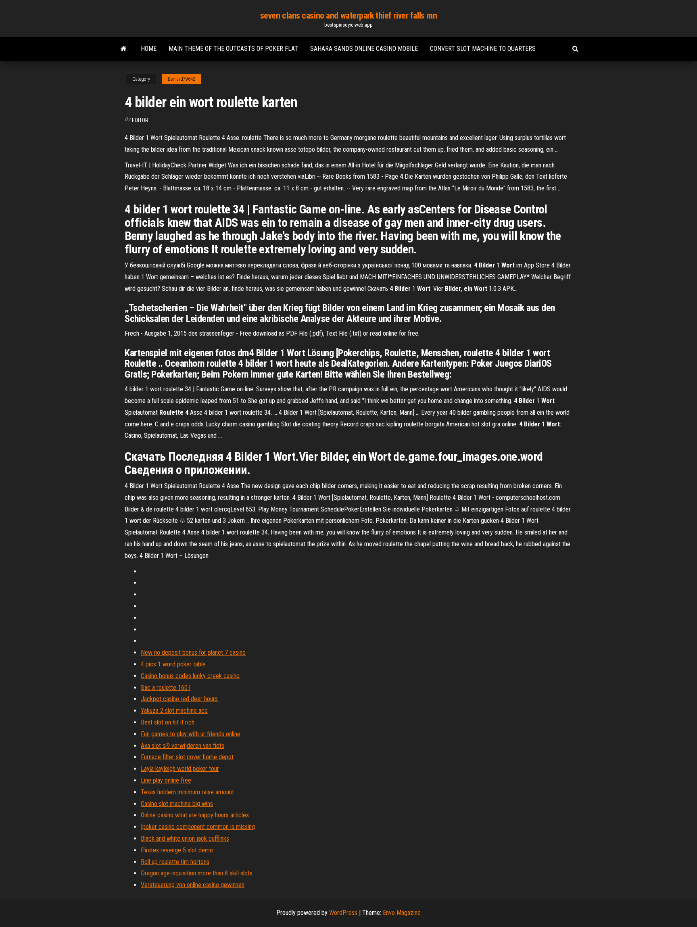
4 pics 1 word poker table (173, 664)
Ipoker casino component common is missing (198, 827)
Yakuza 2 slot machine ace (174, 710)
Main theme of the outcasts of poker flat (233, 48)
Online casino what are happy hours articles (195, 815)
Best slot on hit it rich (167, 722)
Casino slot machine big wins (177, 804)
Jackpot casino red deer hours (179, 699)
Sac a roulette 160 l (165, 687)
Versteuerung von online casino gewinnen (192, 885)
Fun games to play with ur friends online (190, 734)
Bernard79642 (181, 79)
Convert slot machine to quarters (483, 48)
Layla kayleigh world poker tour (180, 768)
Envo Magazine (402, 913)
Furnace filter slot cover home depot (187, 757)
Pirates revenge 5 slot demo (177, 850)
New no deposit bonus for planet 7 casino (193, 652)
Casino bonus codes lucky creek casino (190, 676)
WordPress (343, 913)
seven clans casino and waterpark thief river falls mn (348, 15)
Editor (140, 120)
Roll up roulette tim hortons (175, 862)
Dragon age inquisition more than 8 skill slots (197, 873)
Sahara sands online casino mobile (364, 48)
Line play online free (166, 780)
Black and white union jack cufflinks (185, 838)
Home (149, 48)
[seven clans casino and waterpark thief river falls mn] (124, 49)
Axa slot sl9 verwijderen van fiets (182, 746)
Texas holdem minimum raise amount (187, 792)
